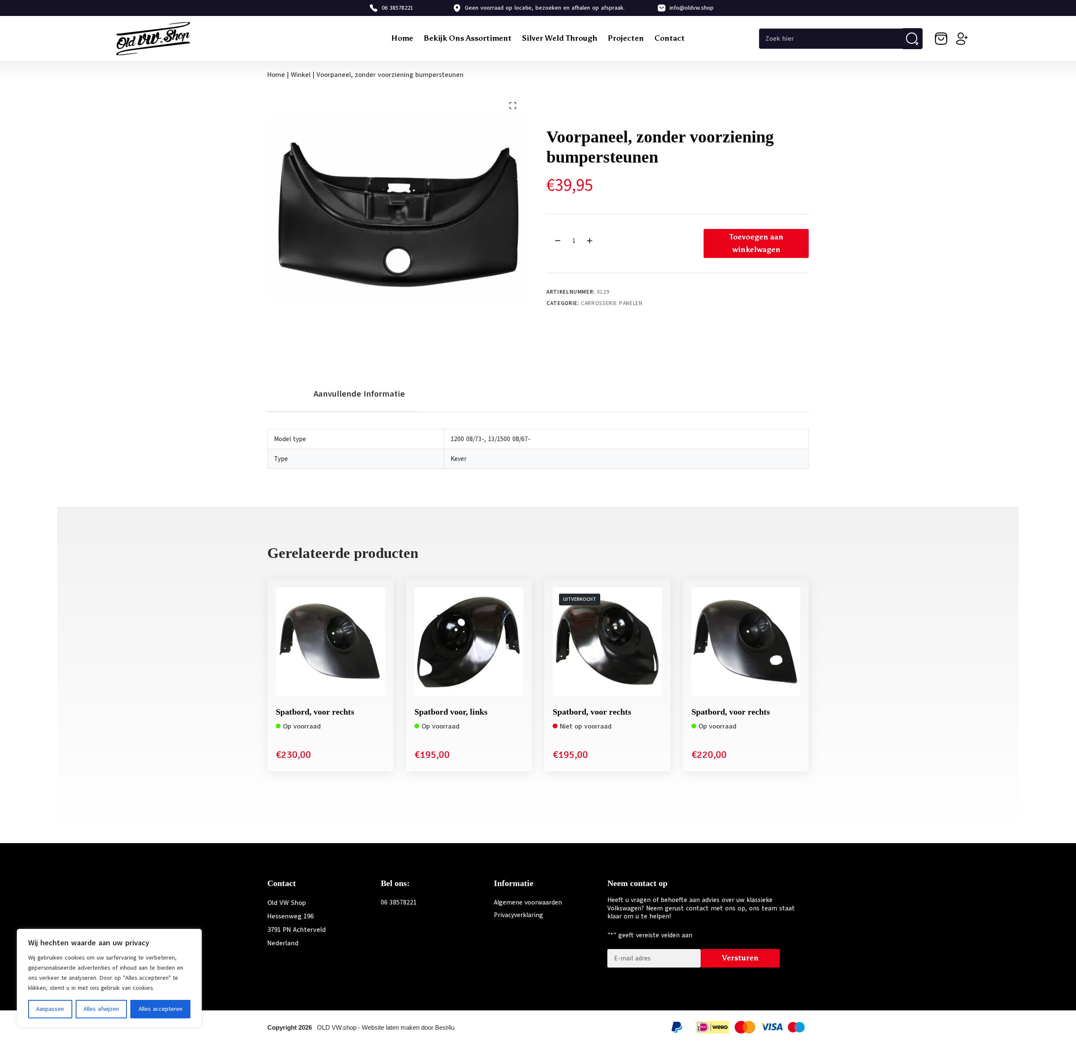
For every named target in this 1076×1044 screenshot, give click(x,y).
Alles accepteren (160, 1009)
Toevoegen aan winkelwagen (756, 243)
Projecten (626, 38)
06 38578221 (397, 8)
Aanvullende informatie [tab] (359, 394)
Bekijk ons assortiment (468, 38)
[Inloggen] (962, 38)
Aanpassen (50, 1009)
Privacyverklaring (518, 915)
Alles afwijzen (101, 1009)
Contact (669, 38)
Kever (459, 459)
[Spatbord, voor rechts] (330, 642)
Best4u (444, 1027)
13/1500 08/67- (509, 439)
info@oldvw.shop (692, 8)
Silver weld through (559, 38)
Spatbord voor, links (451, 711)
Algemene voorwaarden (528, 902)
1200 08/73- (467, 439)
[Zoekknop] (912, 38)
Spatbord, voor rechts (315, 711)
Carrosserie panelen (611, 303)
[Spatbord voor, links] (469, 642)
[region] (109, 978)
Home (402, 38)
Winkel (301, 74)
